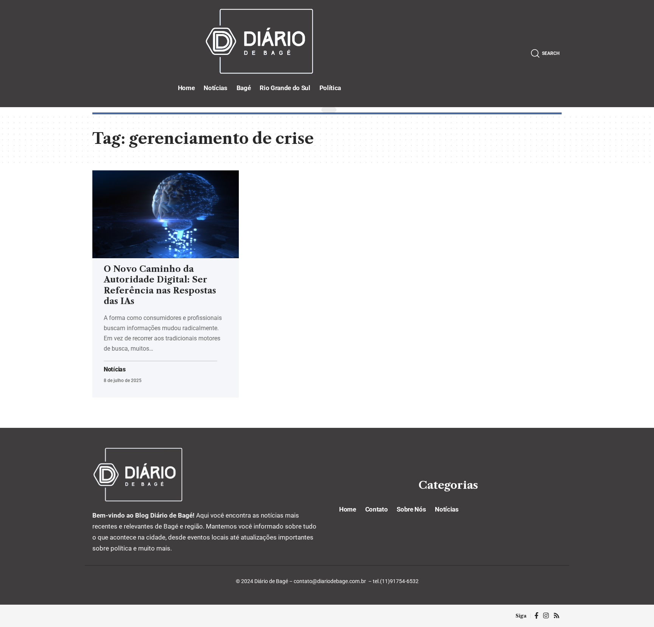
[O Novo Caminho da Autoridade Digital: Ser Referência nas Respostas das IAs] (165, 214)
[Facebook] (536, 615)
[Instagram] (546, 615)
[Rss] (556, 615)
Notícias (115, 369)
